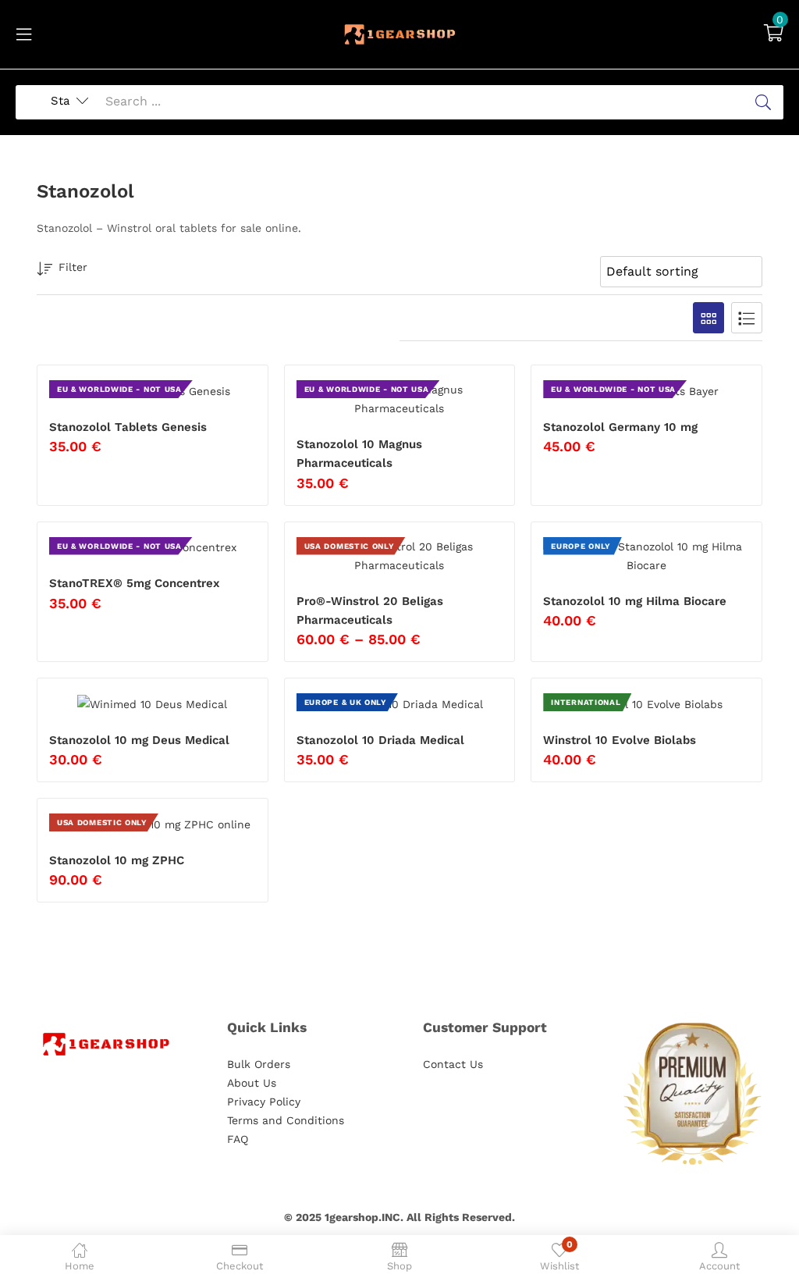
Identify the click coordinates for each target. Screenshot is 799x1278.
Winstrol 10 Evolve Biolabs (619, 740)
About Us (251, 1083)
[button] (773, 34)
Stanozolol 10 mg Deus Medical (139, 740)
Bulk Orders (258, 1064)
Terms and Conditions (285, 1120)
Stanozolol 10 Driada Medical (380, 740)
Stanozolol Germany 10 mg (620, 427)
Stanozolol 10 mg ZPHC (116, 860)
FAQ (237, 1139)
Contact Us (453, 1064)
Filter (73, 267)
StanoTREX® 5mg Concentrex (134, 583)
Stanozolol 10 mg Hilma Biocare (634, 601)
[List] (746, 317)
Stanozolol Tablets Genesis (128, 427)
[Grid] (708, 317)
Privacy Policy (263, 1101)
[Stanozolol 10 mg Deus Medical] (152, 703)
